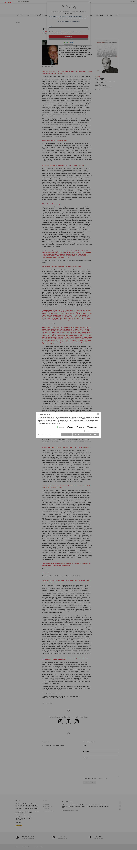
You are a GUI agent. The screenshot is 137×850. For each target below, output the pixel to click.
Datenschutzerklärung (43, 434)
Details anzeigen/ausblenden (92, 431)
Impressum (51, 434)
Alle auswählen (93, 434)
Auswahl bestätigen (80, 434)
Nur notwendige (66, 434)
